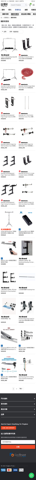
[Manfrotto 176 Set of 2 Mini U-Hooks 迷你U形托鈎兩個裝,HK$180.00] (27, 44)
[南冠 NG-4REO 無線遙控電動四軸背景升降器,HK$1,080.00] (9, 364)
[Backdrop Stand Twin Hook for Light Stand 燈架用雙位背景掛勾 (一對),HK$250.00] (27, 306)
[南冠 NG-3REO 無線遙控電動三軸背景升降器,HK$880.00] (9, 248)
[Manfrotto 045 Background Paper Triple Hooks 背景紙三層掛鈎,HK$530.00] (9, 160)
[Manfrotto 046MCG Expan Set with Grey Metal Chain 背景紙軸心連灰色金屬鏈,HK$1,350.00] (27, 190)
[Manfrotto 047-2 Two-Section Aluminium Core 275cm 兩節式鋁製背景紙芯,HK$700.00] (27, 102)
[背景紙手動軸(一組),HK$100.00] (9, 306)
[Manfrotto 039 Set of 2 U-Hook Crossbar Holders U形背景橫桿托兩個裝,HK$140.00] (27, 160)
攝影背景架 (15, 14)
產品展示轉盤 (26, 14)
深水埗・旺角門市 (19, 1)
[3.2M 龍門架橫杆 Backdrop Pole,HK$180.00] (27, 277)
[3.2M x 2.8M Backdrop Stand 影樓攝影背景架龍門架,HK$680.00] (9, 44)
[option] (18, 455)
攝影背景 (5, 14)
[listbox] (15, 31)
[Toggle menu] (33, 5)
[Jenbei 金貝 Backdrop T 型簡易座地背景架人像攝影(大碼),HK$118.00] (9, 219)
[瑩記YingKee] (5, 5)
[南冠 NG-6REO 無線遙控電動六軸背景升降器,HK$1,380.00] (27, 335)
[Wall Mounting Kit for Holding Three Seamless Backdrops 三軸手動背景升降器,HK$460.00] (27, 364)
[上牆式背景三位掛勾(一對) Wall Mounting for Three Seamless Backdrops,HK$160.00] (9, 277)
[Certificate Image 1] (18, 454)
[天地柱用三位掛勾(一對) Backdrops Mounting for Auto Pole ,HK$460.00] (27, 248)
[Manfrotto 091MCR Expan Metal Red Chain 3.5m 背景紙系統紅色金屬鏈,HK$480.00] (27, 73)
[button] (4, 31)
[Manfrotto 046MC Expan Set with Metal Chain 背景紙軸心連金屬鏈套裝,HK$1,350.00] (27, 131)
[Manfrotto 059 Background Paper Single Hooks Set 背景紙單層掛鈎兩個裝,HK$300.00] (9, 102)
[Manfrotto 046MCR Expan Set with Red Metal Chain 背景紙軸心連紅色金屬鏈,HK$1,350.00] (9, 131)
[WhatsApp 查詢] (31, 475)
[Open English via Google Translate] (33, 1)
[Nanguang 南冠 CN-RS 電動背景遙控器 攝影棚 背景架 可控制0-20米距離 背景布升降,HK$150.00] (27, 219)
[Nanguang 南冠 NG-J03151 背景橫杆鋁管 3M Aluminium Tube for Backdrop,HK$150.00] (9, 335)
